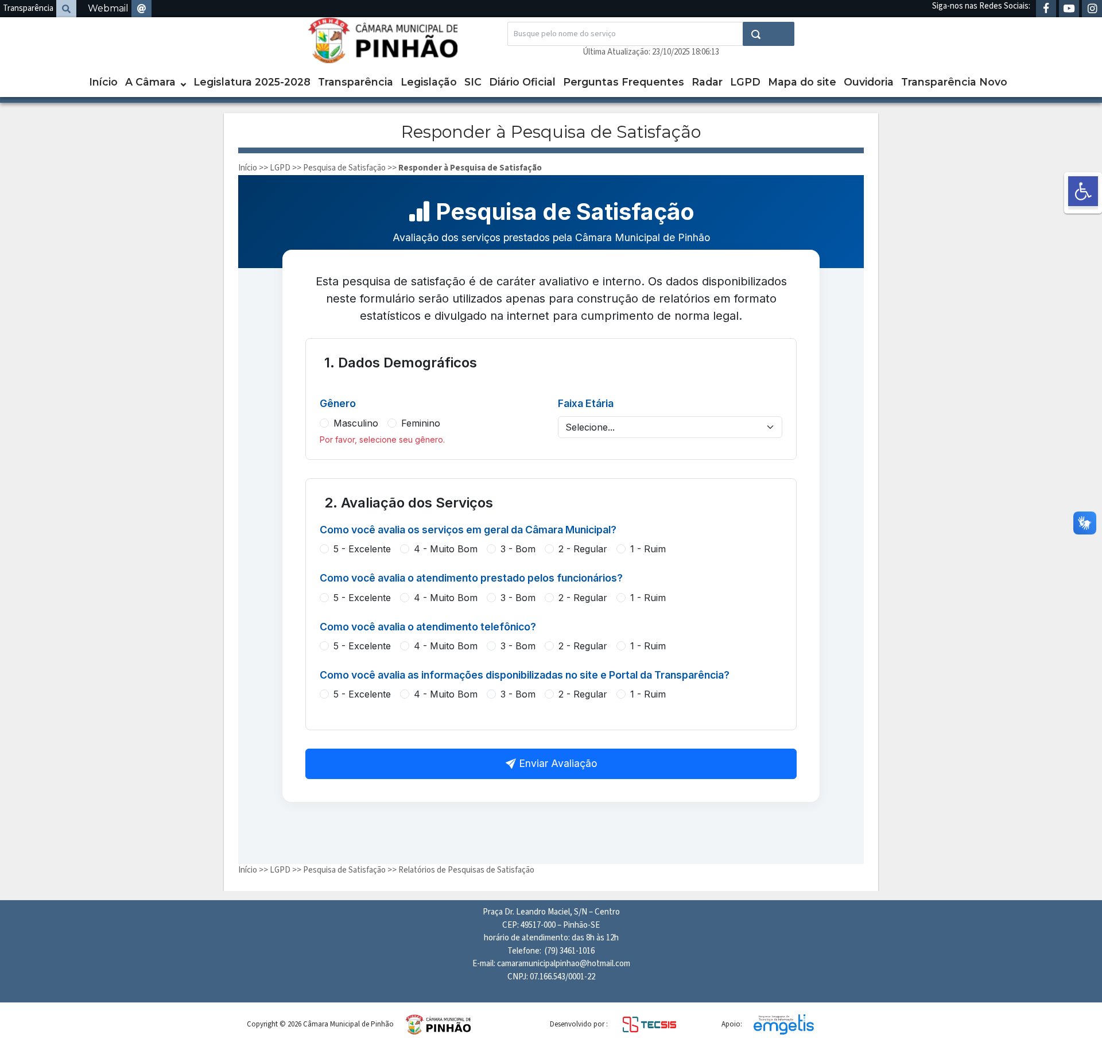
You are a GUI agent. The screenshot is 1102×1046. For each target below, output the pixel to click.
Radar (707, 82)
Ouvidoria (869, 82)
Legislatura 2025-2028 (252, 82)
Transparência (28, 8)
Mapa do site (802, 82)
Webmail (108, 8)
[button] (1083, 191)
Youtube (1069, 8)
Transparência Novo (954, 82)
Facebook (1046, 8)
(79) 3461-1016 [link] (570, 951)
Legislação (429, 82)
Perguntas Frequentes (623, 82)
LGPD (745, 82)
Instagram (1092, 8)
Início (103, 82)
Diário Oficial (522, 82)
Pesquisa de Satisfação (344, 168)
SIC (473, 82)
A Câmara (150, 82)
